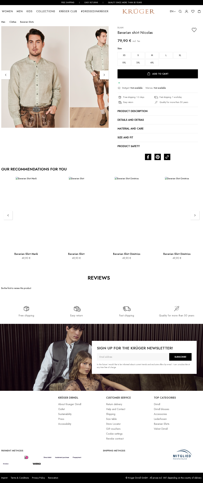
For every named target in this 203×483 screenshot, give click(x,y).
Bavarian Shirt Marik (26, 253)
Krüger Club (68, 11)
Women (7, 11)
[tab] (116, 291)
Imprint (4, 477)
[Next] (104, 74)
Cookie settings (114, 434)
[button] (180, 11)
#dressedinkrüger (94, 11)
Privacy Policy (38, 477)
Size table (111, 419)
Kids (29, 11)
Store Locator (113, 424)
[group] (158, 57)
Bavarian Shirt (76, 253)
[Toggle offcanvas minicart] (199, 11)
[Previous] (5, 74)
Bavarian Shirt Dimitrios (126, 253)
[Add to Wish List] (194, 30)
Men (20, 11)
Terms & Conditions (20, 477)
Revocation (53, 477)
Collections (45, 11)
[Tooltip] (113, 278)
